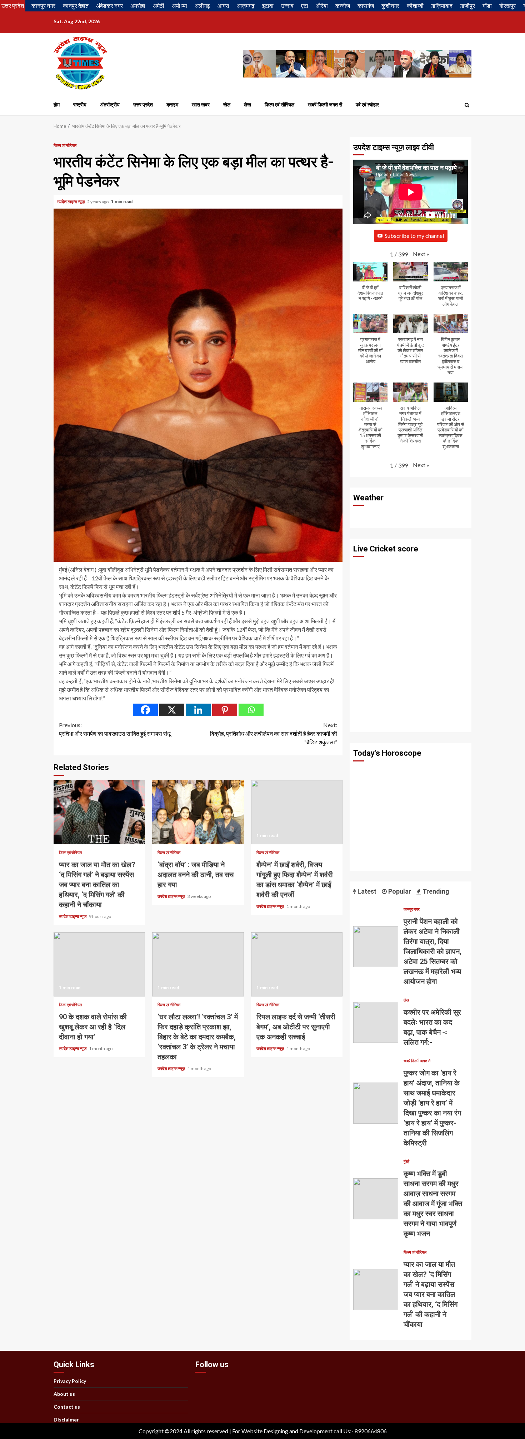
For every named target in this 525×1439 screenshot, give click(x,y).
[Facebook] (145, 710)
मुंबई (406, 1161)
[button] (421, 254)
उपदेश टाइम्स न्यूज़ (71, 201)
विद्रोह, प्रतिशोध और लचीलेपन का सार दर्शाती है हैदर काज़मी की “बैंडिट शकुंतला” (273, 733)
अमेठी (158, 5)
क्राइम (172, 105)
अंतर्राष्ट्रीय (110, 105)
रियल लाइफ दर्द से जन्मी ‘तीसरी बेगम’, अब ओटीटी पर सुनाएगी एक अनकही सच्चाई (296, 964)
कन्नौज (342, 5)
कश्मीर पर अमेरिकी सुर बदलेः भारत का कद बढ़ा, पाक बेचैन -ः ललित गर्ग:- (375, 1022)
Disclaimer (66, 1419)
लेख (247, 105)
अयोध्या (179, 5)
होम (57, 105)
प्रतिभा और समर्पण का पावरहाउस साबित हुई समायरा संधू (114, 729)
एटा (304, 5)
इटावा (268, 5)
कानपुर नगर (43, 5)
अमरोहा (137, 5)
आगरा (223, 5)
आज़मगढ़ (246, 5)
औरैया (322, 5)
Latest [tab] (366, 891)
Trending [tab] (435, 891)
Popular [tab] (399, 891)
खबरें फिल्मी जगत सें (325, 105)
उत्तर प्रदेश (12, 5)
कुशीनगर (390, 5)
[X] (171, 710)
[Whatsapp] (251, 710)
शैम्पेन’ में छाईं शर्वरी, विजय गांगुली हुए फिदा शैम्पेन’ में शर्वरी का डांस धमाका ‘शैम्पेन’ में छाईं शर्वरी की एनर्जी (296, 812)
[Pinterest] (224, 710)
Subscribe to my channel (414, 235)
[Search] (466, 105)
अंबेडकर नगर (109, 5)
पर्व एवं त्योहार (367, 105)
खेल (226, 105)
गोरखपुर (507, 5)
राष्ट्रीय (79, 105)
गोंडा (487, 5)
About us (64, 1394)
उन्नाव (287, 5)
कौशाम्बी (415, 5)
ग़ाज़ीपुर (467, 5)
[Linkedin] (198, 710)
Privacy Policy (70, 1381)
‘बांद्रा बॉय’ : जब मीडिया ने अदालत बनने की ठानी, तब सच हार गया (198, 812)
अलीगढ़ (202, 5)
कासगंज (366, 5)
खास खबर (201, 105)
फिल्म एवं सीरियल (279, 105)
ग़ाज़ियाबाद (441, 5)
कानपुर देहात (76, 5)
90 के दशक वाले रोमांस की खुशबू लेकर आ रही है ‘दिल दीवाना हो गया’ (99, 964)
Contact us (67, 1407)
